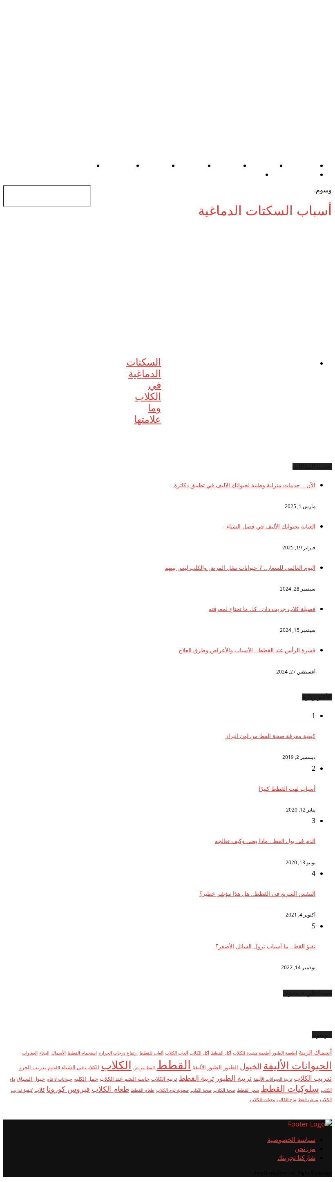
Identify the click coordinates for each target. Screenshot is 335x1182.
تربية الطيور (234, 1078)
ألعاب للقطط (151, 1053)
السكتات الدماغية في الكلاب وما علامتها (143, 391)
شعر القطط (248, 1090)
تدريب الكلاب (313, 1078)
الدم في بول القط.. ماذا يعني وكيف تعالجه (265, 841)
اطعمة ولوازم (297, 174)
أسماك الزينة (315, 1052)
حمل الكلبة (86, 1078)
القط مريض (144, 1067)
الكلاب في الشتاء (80, 1067)
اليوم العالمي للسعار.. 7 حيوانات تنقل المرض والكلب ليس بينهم (240, 567)
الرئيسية (304, 165)
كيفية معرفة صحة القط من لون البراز (270, 736)
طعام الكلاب (110, 1089)
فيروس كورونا (68, 1089)
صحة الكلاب (224, 1090)
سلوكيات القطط (290, 1088)
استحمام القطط (82, 1053)
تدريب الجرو (32, 1067)
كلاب (39, 1089)
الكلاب (230, 165)
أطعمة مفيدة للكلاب (251, 1053)
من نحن (305, 1148)
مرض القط (308, 1099)
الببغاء (44, 1053)
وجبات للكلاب (262, 1099)
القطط (266, 165)
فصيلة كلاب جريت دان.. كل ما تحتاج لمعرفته (262, 609)
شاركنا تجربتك (296, 1157)
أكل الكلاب (199, 1053)
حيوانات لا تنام (59, 1079)
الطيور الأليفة (207, 1067)
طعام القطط (142, 1090)
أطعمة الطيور (284, 1053)
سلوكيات (80, 165)
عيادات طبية (244, 174)
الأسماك (121, 165)
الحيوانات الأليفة (297, 1065)
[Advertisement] (167, 284)
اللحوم (54, 1067)
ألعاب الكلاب (176, 1053)
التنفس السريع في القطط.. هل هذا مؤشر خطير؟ (257, 893)
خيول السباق (31, 1078)
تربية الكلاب (164, 1078)
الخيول (194, 165)
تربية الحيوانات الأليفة (272, 1079)
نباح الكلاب (286, 1099)
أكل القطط (221, 1053)
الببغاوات (30, 1053)
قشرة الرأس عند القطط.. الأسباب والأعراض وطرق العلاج (247, 650)
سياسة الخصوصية (291, 1139)
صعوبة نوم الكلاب (172, 1090)
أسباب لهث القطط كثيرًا (287, 788)
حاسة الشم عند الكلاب (125, 1078)
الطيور (158, 165)
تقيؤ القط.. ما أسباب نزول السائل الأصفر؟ (265, 946)
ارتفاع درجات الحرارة (118, 1053)
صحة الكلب (201, 1090)
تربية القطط (196, 1078)
